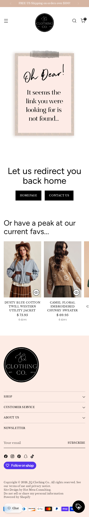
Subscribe (76, 442)
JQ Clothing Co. (39, 482)
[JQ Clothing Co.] (44, 21)
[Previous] (10, 3)
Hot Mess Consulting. (37, 489)
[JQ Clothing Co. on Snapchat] (26, 457)
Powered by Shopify (17, 497)
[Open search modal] (74, 20)
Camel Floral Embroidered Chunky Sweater (62, 306)
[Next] (78, 3)
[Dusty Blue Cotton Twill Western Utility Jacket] (22, 269)
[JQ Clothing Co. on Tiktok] (32, 457)
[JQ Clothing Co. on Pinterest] (19, 457)
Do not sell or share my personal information (33, 493)
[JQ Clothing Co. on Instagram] (12, 457)
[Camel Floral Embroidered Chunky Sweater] (62, 269)
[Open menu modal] (6, 20)
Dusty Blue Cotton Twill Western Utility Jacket (23, 306)
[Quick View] (36, 292)
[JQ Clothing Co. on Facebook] (6, 457)
